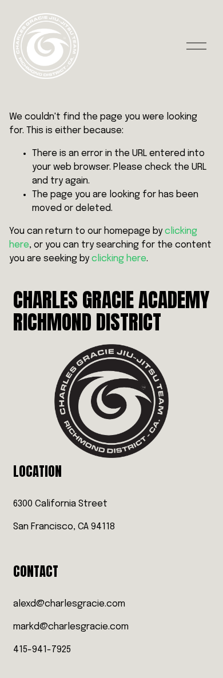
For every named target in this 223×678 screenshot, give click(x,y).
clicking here (118, 259)
